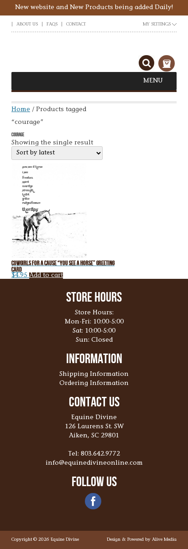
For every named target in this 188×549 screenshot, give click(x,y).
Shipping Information (94, 374)
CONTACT (76, 24)
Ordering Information (94, 383)
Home (20, 110)
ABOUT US (27, 24)
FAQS (52, 24)
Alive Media (164, 540)
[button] (153, 81)
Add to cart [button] (46, 275)
